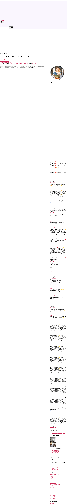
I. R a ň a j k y (52, 487)
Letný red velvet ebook (55, 451)
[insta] (1, 20)
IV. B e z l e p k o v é (53, 496)
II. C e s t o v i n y (53, 494)
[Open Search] (2, 22)
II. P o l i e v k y (52, 488)
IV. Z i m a (51, 477)
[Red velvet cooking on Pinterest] (2, 20)
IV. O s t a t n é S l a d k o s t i (55, 484)
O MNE (4, 10)
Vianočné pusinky (55, 467)
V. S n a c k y (52, 485)
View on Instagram (53, 182)
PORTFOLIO (5, 17)
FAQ (3, 15)
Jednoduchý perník (55, 469)
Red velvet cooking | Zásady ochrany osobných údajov (20, 63)
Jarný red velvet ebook (55, 450)
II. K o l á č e (52, 482)
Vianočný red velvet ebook (56, 452)
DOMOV (4, 2)
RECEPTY (4, 4)
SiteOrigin (34, 63)
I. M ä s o (51, 493)
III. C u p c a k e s (53, 483)
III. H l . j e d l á (52, 489)
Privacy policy (52, 503)
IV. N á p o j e (52, 490)
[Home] (10, 49)
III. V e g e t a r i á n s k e (54, 495)
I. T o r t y (51, 480)
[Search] (11, 27)
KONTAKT (5, 12)
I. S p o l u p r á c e (53, 498)
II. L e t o (51, 475)
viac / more (32, 67)
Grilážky (53, 468)
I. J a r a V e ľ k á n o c (54, 474)
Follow (51, 177)
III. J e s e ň (51, 476)
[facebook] (0, 20)
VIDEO (4, 7)
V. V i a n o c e (52, 478)
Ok (28, 67)
